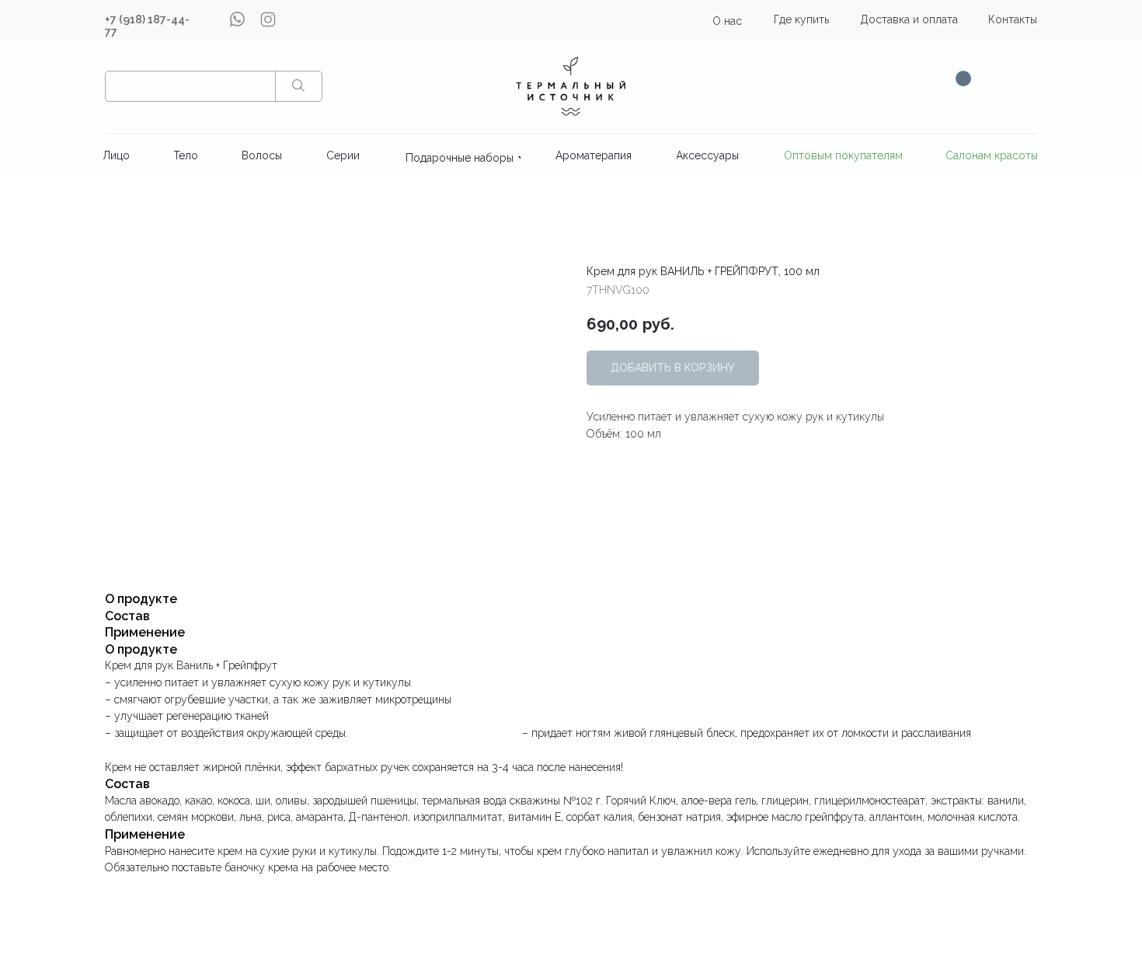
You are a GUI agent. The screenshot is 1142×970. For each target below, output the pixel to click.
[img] (570, 85)
